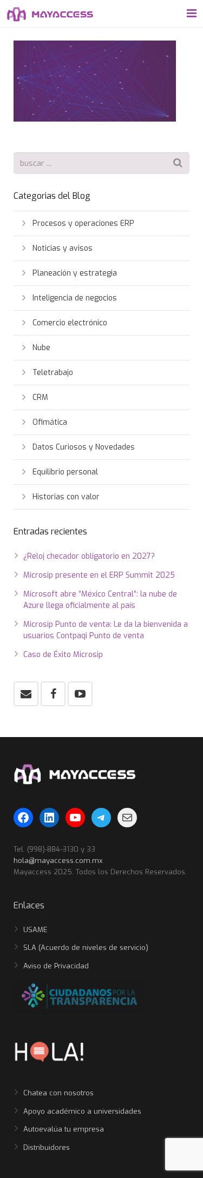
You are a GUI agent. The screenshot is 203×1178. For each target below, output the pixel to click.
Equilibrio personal (65, 472)
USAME (35, 929)
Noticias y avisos (62, 248)
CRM (40, 397)
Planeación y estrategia (74, 273)
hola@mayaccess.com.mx (58, 860)
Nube (41, 348)
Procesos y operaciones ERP (83, 223)
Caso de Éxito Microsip (63, 655)
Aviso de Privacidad (56, 965)
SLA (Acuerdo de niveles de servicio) (85, 947)
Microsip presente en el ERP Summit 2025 (99, 575)
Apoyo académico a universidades (82, 1111)
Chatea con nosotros (58, 1092)
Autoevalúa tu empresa (63, 1129)
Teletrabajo (52, 372)
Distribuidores (46, 1147)
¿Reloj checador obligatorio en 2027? (89, 556)
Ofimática (49, 422)
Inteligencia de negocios (74, 298)
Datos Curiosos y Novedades (83, 447)
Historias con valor (66, 497)
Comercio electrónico (69, 323)
